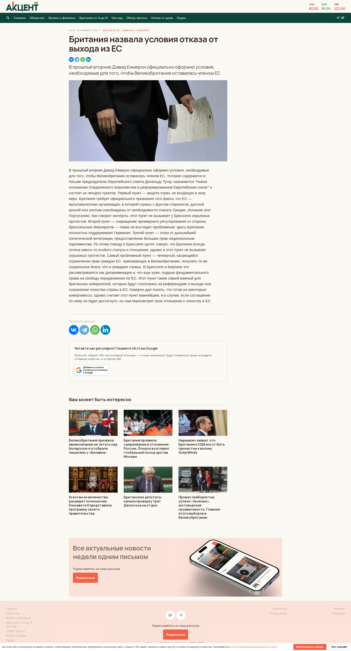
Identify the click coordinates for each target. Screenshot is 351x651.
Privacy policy (278, 613)
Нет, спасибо (339, 647)
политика (143, 30)
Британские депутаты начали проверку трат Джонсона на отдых (142, 501)
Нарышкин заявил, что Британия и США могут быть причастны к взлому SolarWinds (202, 446)
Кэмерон (128, 30)
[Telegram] (77, 59)
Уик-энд (117, 17)
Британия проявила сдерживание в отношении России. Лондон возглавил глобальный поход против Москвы (146, 448)
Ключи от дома (162, 17)
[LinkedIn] (88, 59)
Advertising (280, 608)
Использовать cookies (309, 647)
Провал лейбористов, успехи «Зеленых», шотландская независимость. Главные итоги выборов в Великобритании (199, 507)
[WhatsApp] (82, 59)
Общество (37, 17)
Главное (20, 17)
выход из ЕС (111, 30)
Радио (181, 17)
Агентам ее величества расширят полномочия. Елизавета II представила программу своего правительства (90, 505)
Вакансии (338, 613)
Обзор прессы (137, 17)
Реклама (339, 608)
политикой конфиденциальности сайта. (255, 647)
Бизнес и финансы (62, 17)
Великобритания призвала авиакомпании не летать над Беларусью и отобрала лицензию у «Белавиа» (93, 446)
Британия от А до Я (93, 17)
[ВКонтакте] (71, 59)
